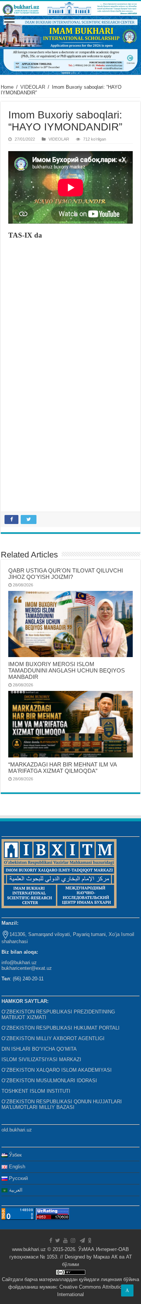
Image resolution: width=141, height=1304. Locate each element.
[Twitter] (58, 1240)
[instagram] (73, 1240)
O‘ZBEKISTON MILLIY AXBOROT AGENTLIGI (53, 1038)
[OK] (89, 1240)
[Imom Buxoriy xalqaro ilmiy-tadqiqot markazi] (70, 8)
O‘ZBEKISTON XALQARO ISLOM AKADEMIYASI (57, 1070)
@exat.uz (41, 968)
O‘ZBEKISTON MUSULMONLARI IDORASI (49, 1080)
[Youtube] (65, 1240)
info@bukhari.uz (19, 962)
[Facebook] (51, 1240)
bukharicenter (16, 968)
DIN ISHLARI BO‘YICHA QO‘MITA (39, 1049)
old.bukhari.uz (17, 1130)
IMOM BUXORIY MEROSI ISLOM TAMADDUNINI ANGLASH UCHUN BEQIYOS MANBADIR (66, 670)
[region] (70, 45)
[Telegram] (82, 1240)
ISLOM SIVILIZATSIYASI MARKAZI (41, 1059)
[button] (70, 45)
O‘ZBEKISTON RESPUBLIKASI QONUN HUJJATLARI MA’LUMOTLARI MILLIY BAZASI (62, 1104)
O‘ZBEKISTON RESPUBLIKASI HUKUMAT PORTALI (61, 1028)
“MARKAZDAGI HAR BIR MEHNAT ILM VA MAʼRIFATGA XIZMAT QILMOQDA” (62, 767)
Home (7, 87)
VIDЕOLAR (32, 87)
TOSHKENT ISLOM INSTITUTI (36, 1091)
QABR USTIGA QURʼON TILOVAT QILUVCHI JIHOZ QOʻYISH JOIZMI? (65, 573)
